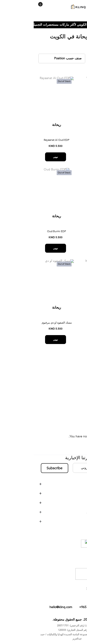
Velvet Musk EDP (66, 142)
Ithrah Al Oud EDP (66, 325)
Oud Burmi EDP (22, 234)
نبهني (65, 159)
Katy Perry (72, 402)
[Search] (13, 8)
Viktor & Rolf (70, 375)
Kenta (75, 389)
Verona (74, 395)
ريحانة (66, 127)
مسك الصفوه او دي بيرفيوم (23, 325)
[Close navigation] (4, 4)
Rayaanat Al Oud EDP (23, 142)
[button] (53, 84)
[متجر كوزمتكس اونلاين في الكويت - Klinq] (43, 6)
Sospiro (74, 382)
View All (73, 409)
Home (79, 27)
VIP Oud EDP (66, 234)
